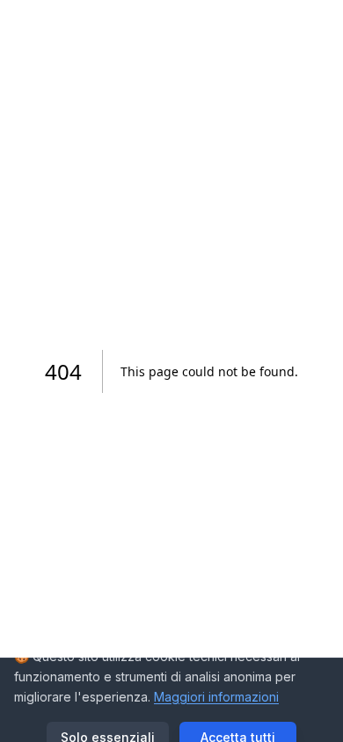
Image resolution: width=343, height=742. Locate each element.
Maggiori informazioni (216, 696)
